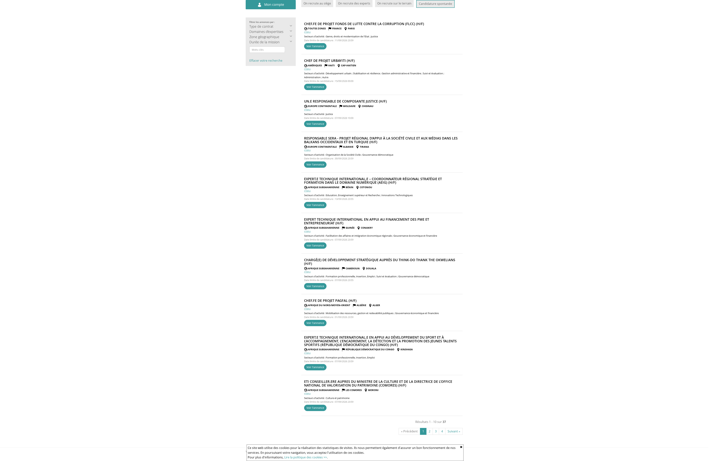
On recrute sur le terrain (394, 3)
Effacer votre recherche (265, 61)
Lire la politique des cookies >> (305, 457)
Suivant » (454, 431)
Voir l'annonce (315, 46)
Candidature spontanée (435, 4)
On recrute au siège (317, 3)
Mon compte (273, 4)
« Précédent (409, 431)
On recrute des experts (354, 3)
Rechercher (287, 49)
